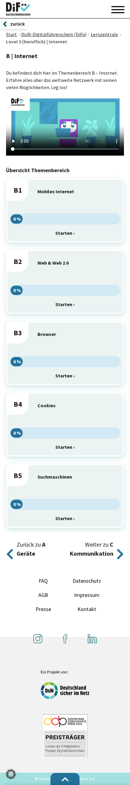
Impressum (86, 594)
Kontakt (86, 609)
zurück (17, 24)
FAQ (43, 580)
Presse (43, 609)
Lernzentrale (104, 34)
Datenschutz (87, 580)
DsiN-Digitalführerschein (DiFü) (53, 34)
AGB (43, 594)
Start (11, 34)
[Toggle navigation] (118, 8)
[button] (11, 774)
